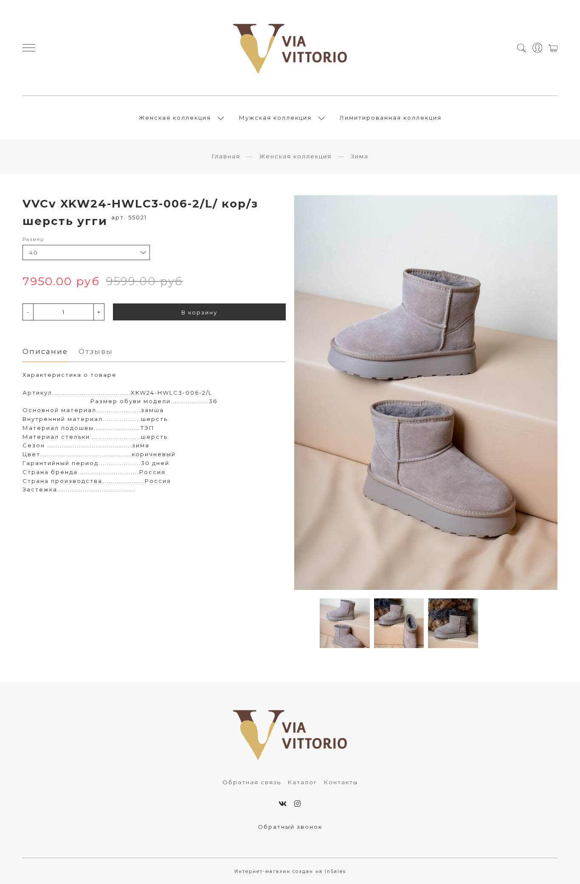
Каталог (302, 782)
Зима (360, 156)
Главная (225, 156)
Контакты (341, 782)
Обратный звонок (290, 826)
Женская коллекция (175, 117)
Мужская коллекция (275, 117)
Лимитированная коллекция (391, 117)
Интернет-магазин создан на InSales (290, 871)
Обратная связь (251, 782)
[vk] (283, 804)
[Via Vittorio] (290, 48)
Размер (33, 239)
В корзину (199, 312)
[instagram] (297, 804)
